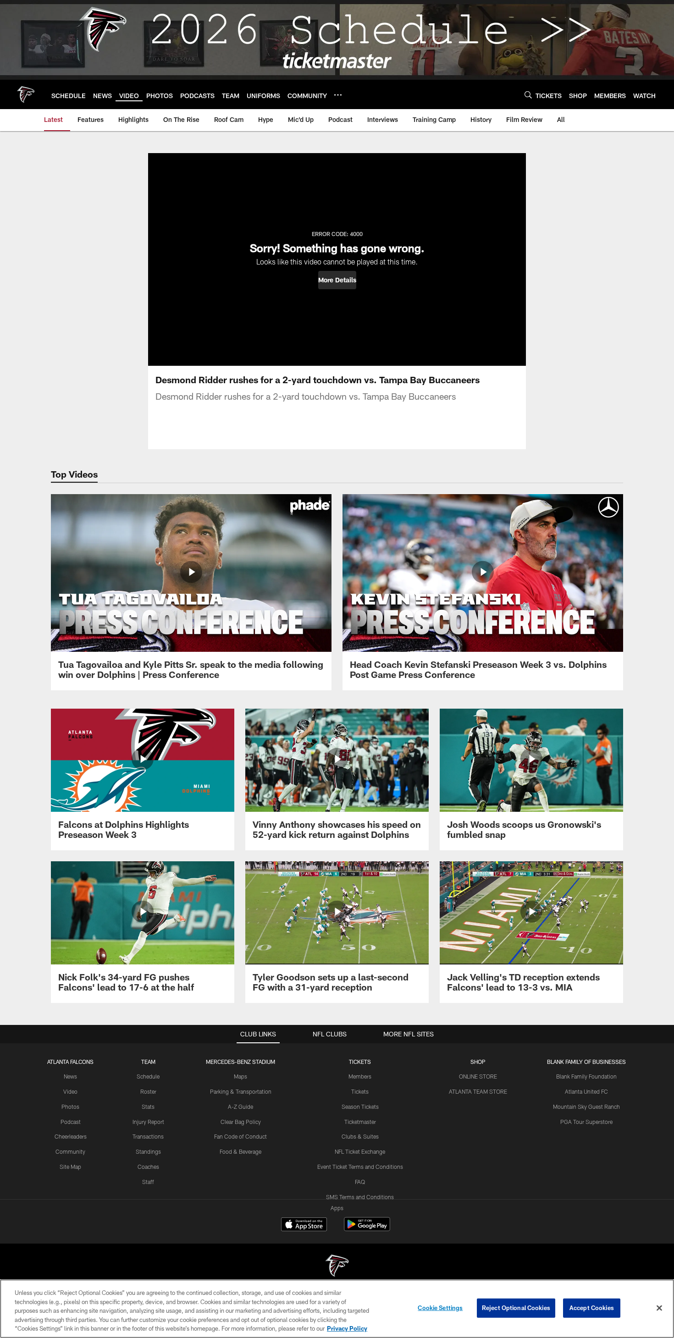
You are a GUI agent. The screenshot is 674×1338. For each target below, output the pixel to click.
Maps (240, 1076)
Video (70, 1091)
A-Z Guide (240, 1106)
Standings (148, 1151)
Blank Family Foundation (586, 1076)
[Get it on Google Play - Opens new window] (367, 1228)
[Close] (659, 1308)
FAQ (360, 1181)
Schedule (148, 1076)
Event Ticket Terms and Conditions (360, 1166)
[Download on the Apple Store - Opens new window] (304, 1225)
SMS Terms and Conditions (360, 1197)
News (70, 1076)
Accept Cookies (591, 1307)
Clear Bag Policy (241, 1121)
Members (359, 1076)
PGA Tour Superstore (586, 1121)
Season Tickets (360, 1106)
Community (70, 1151)
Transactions (148, 1136)
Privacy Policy (347, 1328)
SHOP (478, 1061)
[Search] (528, 94)
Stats (148, 1106)
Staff (148, 1181)
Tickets (360, 1091)
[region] (337, 1308)
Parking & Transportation (240, 1091)
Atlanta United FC (586, 1091)
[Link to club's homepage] (26, 94)
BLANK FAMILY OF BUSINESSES (586, 1061)
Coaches (148, 1166)
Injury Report (148, 1121)
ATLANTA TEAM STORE (478, 1091)
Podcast (71, 1121)
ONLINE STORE (478, 1076)
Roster (148, 1091)
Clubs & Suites (360, 1136)
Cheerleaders (71, 1136)
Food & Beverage (240, 1151)
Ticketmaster (360, 1121)
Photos (70, 1106)
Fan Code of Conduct (240, 1136)
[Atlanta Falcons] (337, 1267)
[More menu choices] (338, 95)
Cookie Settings (440, 1307)
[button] (337, 280)
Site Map (70, 1166)
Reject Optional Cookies (516, 1307)
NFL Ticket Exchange (360, 1151)
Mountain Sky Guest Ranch (586, 1106)
